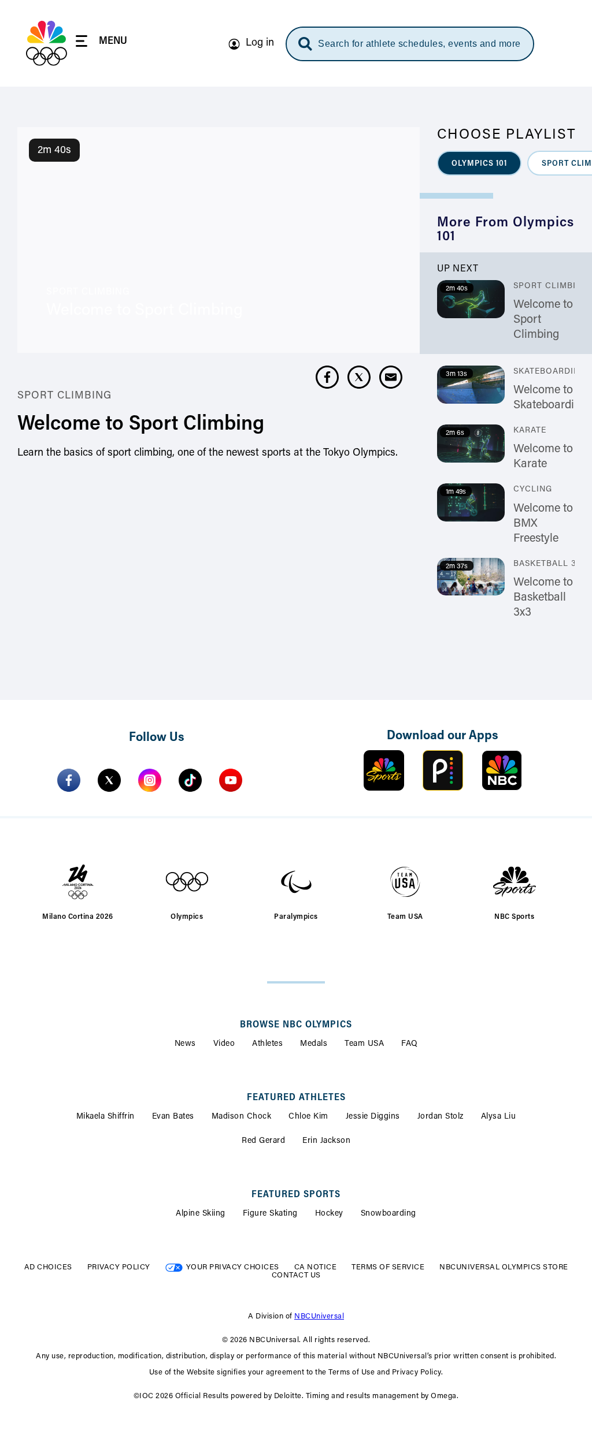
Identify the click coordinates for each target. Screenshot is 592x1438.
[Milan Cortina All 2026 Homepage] (46, 43)
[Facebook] (68, 780)
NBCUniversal (319, 1316)
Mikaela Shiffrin (105, 1117)
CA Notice (315, 1267)
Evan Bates (173, 1117)
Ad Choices (48, 1267)
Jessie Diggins (373, 1117)
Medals (313, 1044)
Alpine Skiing (200, 1214)
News (185, 1044)
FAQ (409, 1044)
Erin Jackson (326, 1141)
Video (224, 1044)
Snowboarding (388, 1214)
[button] (479, 163)
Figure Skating (270, 1214)
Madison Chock (242, 1117)
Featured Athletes (296, 1098)
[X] (109, 780)
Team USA (364, 1044)
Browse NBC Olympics (296, 1025)
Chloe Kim (308, 1117)
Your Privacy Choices (232, 1267)
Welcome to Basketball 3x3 (543, 598)
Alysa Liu (498, 1117)
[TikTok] (190, 780)
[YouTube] (230, 780)
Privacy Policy (118, 1267)
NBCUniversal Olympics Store (503, 1267)
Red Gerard (263, 1141)
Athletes (267, 1044)
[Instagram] (149, 780)
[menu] (101, 43)
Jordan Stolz (440, 1117)
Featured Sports (296, 1195)
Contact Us (296, 1275)
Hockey (329, 1214)
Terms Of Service (388, 1267)
